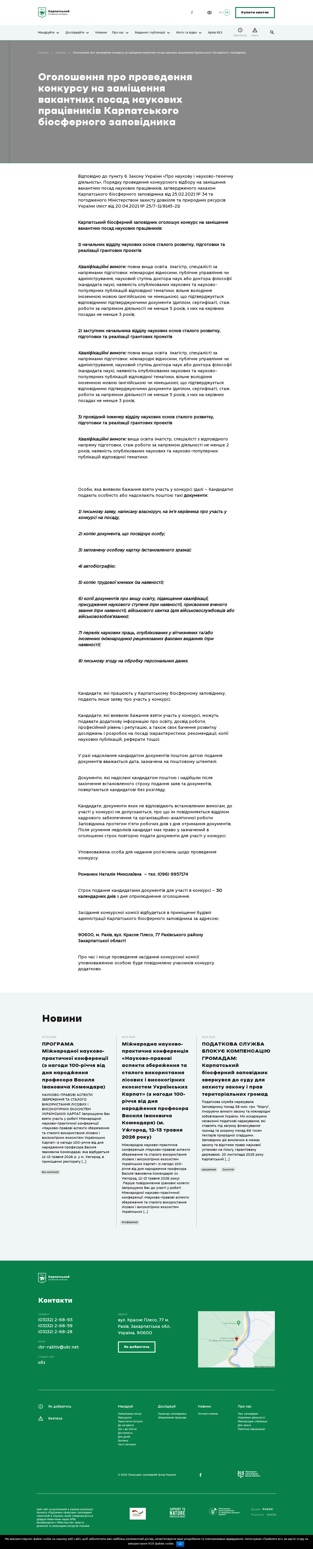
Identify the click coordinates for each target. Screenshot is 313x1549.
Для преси (244, 1425)
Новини (101, 32)
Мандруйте (46, 32)
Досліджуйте (75, 32)
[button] (209, 12)
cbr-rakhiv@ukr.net (58, 1347)
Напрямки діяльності (251, 1417)
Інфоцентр (240, 35)
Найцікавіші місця (129, 1413)
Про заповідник (248, 1413)
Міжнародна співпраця (252, 1421)
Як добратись (136, 1347)
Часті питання (127, 1444)
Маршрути (125, 1417)
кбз (41, 1362)
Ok (180, 1544)
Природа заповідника (172, 1413)
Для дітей (124, 1436)
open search (272, 32)
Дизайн (255, 1509)
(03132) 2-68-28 (55, 1331)
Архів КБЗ (215, 32)
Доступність (125, 1432)
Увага (254, 35)
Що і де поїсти (127, 1429)
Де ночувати (126, 1425)
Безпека (55, 1419)
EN (220, 12)
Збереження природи (172, 1417)
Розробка (263, 1514)
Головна (43, 52)
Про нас (118, 32)
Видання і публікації (150, 32)
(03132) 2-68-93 (55, 1319)
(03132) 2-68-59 (55, 1325)
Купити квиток (255, 12)
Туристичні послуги (130, 1421)
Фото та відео (186, 32)
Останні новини (208, 1413)
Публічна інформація (251, 1429)
